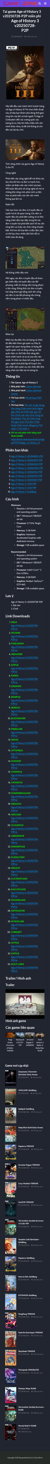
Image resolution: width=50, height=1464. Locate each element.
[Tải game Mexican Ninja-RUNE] (10, 1394)
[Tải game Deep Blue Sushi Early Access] (10, 1134)
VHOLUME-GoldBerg (27, 1090)
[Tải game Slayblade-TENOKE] (10, 1357)
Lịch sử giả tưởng (36, 405)
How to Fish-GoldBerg (27, 1276)
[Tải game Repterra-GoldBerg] (10, 1264)
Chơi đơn (29, 422)
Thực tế (25, 418)
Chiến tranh (22, 425)
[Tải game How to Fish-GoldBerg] (10, 1283)
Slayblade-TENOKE (26, 1351)
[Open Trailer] (25, 1004)
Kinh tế (19, 411)
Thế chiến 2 (23, 428)
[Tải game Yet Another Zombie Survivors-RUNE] (10, 1413)
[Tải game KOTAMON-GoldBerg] (10, 1301)
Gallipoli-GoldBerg (26, 1109)
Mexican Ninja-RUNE (27, 1388)
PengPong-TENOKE (26, 1314)
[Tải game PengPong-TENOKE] (10, 1320)
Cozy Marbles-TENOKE (28, 1183)
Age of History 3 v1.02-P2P (23, 483)
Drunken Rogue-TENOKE (29, 1165)
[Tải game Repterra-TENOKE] (10, 1152)
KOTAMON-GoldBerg (27, 1295)
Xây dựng (15, 408)
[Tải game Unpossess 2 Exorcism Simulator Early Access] (10, 1078)
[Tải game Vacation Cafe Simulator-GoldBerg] (10, 1245)
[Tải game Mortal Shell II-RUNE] (10, 1432)
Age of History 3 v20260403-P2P (27, 468)
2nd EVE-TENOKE (26, 1202)
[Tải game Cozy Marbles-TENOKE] (10, 1190)
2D (26, 405)
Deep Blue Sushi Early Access (30, 1127)
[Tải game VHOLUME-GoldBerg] (10, 1096)
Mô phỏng (30, 397)
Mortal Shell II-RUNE (27, 1425)
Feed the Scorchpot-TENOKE (30, 1332)
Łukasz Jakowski (33, 386)
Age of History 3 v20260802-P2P (27, 456)
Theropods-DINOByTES (28, 1370)
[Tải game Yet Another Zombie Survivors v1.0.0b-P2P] (10, 1227)
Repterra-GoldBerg (26, 1258)
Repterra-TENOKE (26, 1146)
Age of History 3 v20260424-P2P (27, 464)
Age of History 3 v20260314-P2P (26, 476)
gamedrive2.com (27, 1458)
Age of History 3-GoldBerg (23, 491)
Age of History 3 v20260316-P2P (26, 472)
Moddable (16, 418)
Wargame (33, 425)
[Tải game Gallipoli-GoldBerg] (10, 1115)
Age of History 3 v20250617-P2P (26, 480)
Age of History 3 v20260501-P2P (26, 460)
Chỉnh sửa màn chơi (24, 415)
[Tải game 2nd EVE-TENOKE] (10, 1208)
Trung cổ (39, 415)
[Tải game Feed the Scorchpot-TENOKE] (10, 1339)
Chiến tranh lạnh (29, 408)
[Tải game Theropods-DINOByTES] (10, 1376)
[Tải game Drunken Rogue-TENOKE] (10, 1171)
